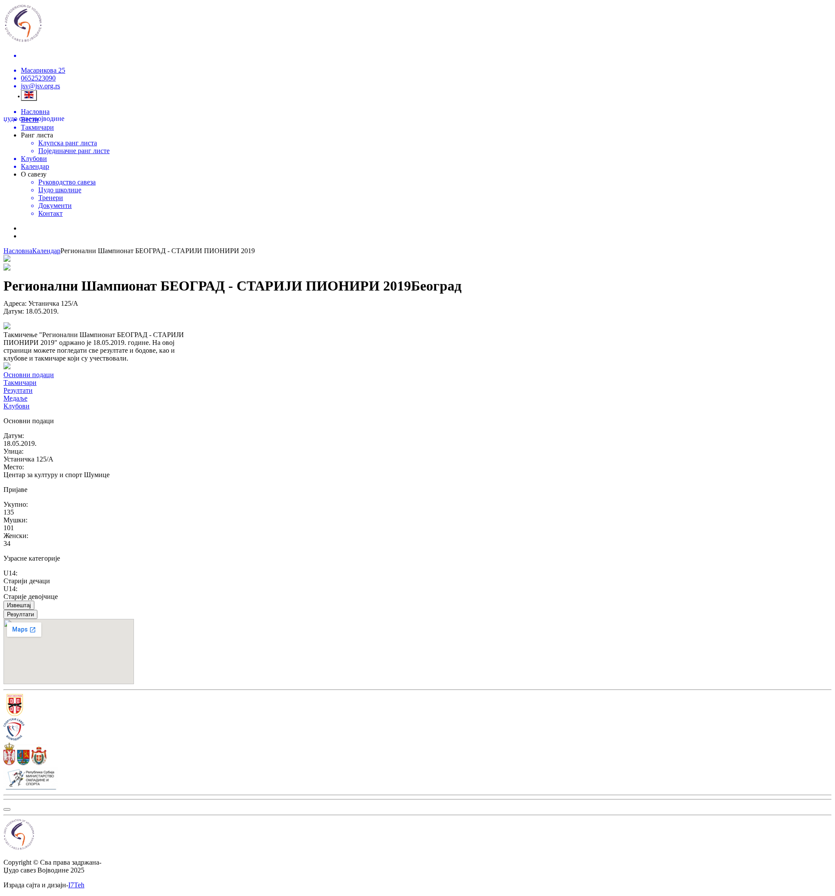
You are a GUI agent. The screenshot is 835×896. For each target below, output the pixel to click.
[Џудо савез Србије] (417, 706)
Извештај (19, 605)
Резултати (20, 614)
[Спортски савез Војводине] (417, 730)
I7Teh (76, 885)
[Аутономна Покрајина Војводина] (417, 754)
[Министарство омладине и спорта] (417, 779)
